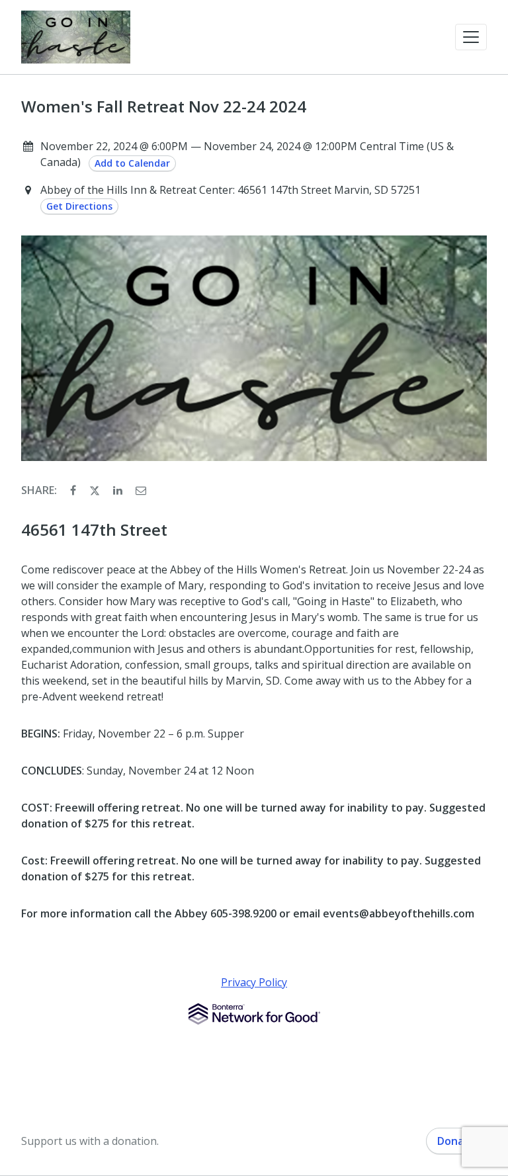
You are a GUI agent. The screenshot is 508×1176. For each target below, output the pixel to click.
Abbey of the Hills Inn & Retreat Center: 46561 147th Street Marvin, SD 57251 (230, 190)
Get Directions (79, 206)
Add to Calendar (132, 163)
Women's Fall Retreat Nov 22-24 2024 (163, 106)
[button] (471, 37)
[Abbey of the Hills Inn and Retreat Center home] (75, 37)
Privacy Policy (254, 982)
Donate (456, 1141)
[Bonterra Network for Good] (254, 1014)
